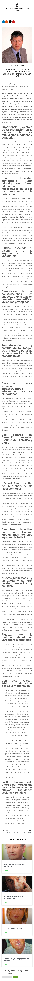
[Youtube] (13, 21)
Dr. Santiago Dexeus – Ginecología (13, 897)
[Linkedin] (3, 21)
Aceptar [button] (15, 977)
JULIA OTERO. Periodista (15, 928)
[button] (14, 15)
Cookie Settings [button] (7, 977)
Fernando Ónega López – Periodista (15, 865)
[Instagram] (6, 21)
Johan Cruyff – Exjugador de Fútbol (16, 960)
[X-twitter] (10, 21)
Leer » (6, 870)
